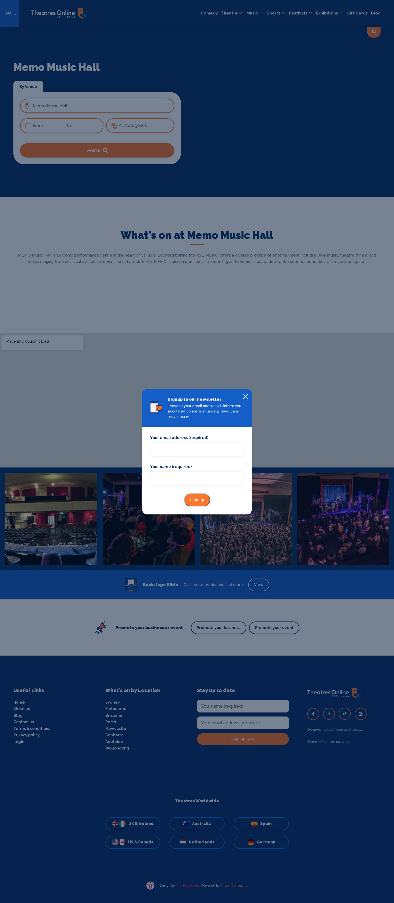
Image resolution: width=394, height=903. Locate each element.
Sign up (197, 500)
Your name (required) (171, 467)
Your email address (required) (179, 438)
